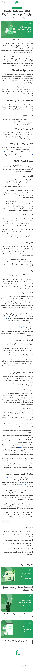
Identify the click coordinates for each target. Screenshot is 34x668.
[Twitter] (3, 521)
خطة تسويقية (22, 327)
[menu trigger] (31, 2)
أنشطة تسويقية (29, 469)
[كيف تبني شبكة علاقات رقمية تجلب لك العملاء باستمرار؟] (17, 603)
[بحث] (2, 2)
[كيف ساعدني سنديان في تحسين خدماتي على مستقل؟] (17, 576)
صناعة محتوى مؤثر (24, 484)
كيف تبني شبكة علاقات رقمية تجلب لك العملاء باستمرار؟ (17, 549)
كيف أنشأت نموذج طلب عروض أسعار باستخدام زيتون (17, 531)
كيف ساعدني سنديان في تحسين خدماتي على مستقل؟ (17, 540)
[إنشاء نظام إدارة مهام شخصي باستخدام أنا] (17, 629)
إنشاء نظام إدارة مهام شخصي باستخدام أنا (17, 642)
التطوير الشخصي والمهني (17, 8)
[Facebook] (7, 521)
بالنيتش (21, 447)
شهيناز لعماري (20, 17)
